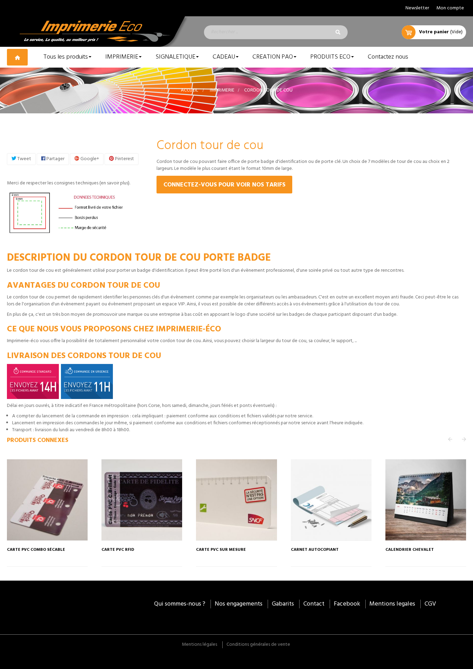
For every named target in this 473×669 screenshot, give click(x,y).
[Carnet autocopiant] (331, 499)
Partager (54, 159)
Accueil (189, 90)
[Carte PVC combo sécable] (47, 499)
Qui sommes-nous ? (179, 604)
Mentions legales (392, 604)
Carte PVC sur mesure (221, 550)
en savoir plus (114, 183)
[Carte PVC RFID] (141, 499)
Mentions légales (199, 645)
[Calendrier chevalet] (425, 499)
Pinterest (124, 159)
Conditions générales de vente (258, 645)
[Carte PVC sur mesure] (236, 499)
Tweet (23, 159)
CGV (430, 604)
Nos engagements (238, 604)
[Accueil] (21, 57)
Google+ (89, 159)
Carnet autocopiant (315, 550)
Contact (313, 604)
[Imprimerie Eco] (98, 31)
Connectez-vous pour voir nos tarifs (224, 185)
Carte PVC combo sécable (36, 550)
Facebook (347, 604)
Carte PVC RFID (117, 550)
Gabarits (283, 604)
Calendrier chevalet (409, 550)
